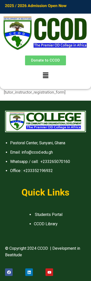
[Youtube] (49, 272)
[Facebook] (9, 272)
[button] (45, 75)
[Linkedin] (29, 272)
